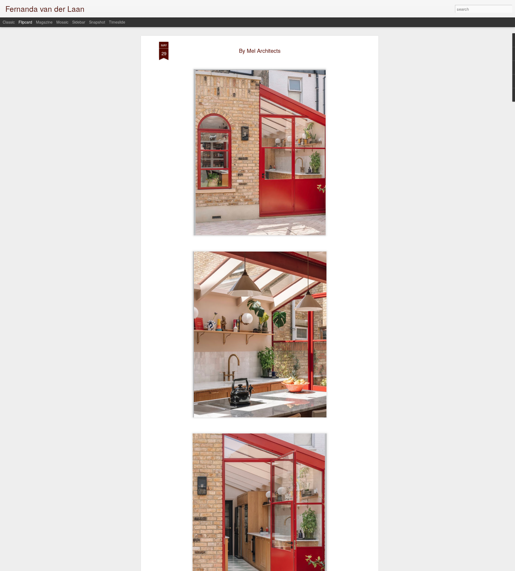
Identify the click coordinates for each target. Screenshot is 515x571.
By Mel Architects (260, 50)
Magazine (44, 22)
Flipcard (25, 22)
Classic (9, 22)
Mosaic (62, 22)
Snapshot (97, 22)
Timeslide (117, 22)
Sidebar (78, 22)
